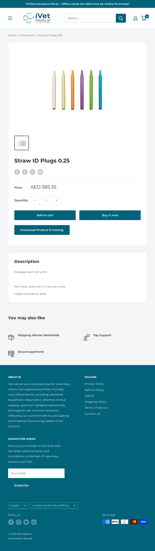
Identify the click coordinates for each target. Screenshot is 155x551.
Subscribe (21, 485)
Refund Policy (94, 390)
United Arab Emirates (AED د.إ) (50, 505)
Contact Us (92, 414)
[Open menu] (10, 18)
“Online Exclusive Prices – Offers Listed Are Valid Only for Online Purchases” (77, 3)
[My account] (135, 18)
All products (27, 35)
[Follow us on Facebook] (11, 522)
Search (89, 396)
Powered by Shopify (20, 538)
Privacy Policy (95, 384)
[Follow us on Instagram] (18, 522)
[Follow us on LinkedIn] (34, 522)
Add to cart (45, 215)
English (14, 505)
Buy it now (110, 215)
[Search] (121, 18)
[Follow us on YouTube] (26, 522)
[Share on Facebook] (17, 172)
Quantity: (21, 200)
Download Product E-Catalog (42, 230)
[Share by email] (40, 172)
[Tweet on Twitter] (32, 172)
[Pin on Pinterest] (25, 172)
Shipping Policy (96, 402)
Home (12, 35)
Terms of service (96, 407)
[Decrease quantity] (35, 200)
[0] (143, 18)
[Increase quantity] (56, 200)
